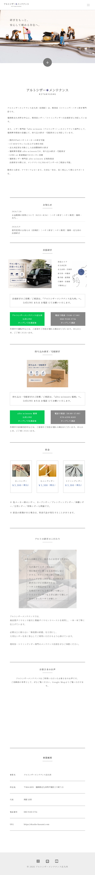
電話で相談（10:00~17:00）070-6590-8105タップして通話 (68, 417)
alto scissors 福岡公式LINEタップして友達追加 (27, 417)
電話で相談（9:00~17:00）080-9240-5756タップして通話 (68, 319)
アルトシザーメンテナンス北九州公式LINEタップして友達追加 (27, 319)
